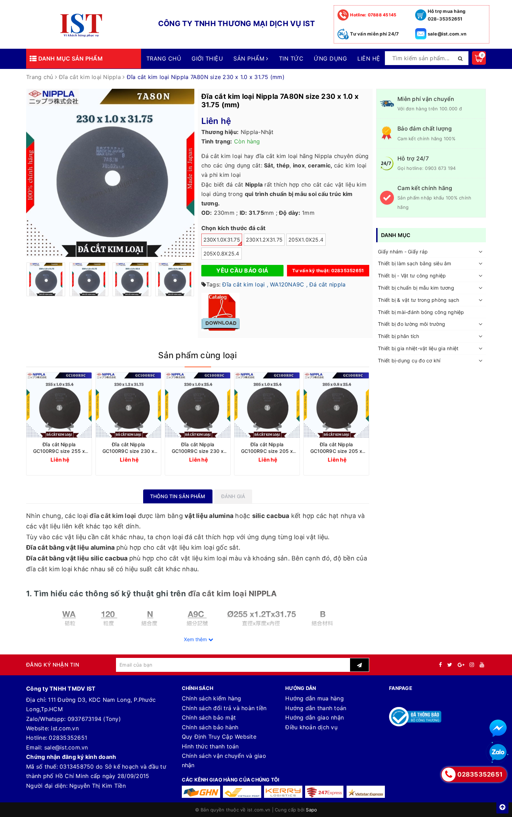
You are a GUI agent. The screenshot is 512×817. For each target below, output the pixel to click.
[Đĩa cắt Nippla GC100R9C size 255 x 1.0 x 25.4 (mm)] (59, 405)
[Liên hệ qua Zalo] (498, 752)
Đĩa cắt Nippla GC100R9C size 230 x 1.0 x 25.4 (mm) (198, 447)
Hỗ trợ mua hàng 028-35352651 (447, 15)
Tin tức (291, 58)
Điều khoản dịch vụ (311, 727)
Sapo (311, 809)
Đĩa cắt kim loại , (245, 284)
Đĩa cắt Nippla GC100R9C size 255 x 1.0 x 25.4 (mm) (59, 447)
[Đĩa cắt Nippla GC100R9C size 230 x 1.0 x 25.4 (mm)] (197, 405)
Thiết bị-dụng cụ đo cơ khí (409, 360)
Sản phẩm (249, 58)
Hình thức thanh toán (210, 746)
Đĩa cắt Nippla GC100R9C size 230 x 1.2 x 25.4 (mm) (128, 447)
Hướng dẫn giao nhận (314, 717)
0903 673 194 (440, 168)
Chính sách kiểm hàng (211, 698)
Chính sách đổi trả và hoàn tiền (224, 708)
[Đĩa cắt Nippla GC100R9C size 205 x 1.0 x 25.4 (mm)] (267, 405)
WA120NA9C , (289, 284)
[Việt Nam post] (242, 792)
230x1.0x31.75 (221, 240)
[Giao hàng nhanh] (201, 792)
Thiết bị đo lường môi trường (411, 324)
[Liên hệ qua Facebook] (498, 728)
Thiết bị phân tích (398, 336)
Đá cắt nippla (327, 284)
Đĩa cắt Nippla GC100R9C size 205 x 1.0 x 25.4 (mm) (267, 447)
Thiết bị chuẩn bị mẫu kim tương (416, 288)
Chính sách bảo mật (209, 717)
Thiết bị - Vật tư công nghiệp (412, 276)
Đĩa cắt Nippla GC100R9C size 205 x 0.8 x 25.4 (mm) (336, 447)
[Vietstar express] (366, 792)
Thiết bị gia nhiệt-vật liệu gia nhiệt (418, 348)
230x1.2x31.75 (264, 240)
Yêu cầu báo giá (242, 270)
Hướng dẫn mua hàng (314, 698)
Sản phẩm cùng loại (197, 355)
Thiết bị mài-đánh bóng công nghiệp (421, 312)
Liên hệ (368, 58)
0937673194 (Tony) (94, 718)
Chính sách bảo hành (210, 727)
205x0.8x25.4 (221, 254)
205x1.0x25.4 (306, 240)
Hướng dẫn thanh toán (315, 708)
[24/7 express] (324, 792)
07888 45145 (373, 14)
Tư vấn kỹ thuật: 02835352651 (328, 270)
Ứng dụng (330, 58)
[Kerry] (283, 792)
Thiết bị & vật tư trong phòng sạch (418, 300)
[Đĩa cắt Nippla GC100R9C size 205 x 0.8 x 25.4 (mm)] (336, 405)
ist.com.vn (65, 728)
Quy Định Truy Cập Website (219, 736)
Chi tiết (71, 459)
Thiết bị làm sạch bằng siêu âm (414, 264)
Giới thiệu (207, 58)
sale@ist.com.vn (447, 34)
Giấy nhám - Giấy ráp (403, 251)
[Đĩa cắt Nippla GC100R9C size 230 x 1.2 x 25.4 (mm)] (128, 405)
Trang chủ (163, 58)
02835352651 (68, 737)
